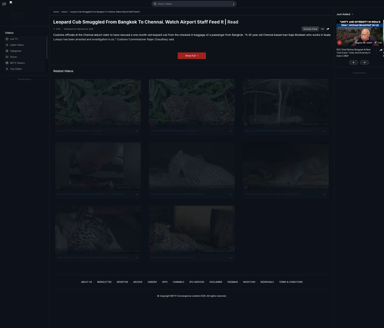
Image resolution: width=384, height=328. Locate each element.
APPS (165, 282)
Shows (13, 57)
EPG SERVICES (196, 282)
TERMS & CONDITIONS (291, 282)
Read (232, 22)
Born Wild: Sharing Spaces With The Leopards (173, 257)
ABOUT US (86, 282)
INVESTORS (249, 282)
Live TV (14, 39)
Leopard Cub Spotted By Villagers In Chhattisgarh (174, 130)
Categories (15, 51)
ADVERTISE (122, 282)
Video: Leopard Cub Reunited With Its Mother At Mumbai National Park (278, 130)
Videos (9, 32)
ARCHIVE (137, 282)
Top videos (16, 69)
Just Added (343, 14)
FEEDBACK (232, 282)
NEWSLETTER (104, 282)
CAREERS (152, 282)
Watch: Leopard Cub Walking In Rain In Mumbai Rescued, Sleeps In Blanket (92, 257)
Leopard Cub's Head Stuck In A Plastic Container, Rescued (273, 194)
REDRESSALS (267, 282)
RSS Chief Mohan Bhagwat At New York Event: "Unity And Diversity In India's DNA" (354, 52)
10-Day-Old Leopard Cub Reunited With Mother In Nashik (178, 194)
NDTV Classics (17, 63)
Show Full (190, 55)
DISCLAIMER (216, 282)
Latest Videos (17, 45)
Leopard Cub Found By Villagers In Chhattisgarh (79, 130)
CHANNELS (178, 282)
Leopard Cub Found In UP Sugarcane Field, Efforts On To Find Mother (90, 194)
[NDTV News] (17, 13)
